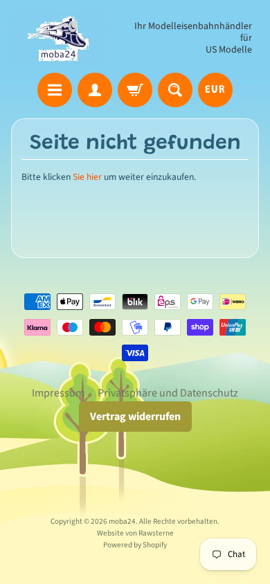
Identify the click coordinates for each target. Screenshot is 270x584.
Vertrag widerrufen (135, 416)
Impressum (58, 393)
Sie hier (87, 176)
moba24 (122, 521)
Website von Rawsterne (135, 533)
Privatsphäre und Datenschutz (168, 393)
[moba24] (59, 38)
